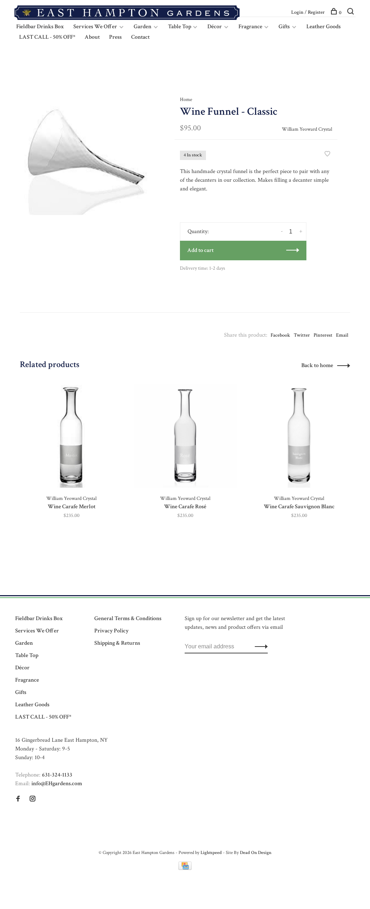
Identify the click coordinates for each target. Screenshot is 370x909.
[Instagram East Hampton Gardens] (32, 799)
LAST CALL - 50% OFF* (47, 37)
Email (342, 335)
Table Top (180, 26)
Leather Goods (323, 26)
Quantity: (198, 231)
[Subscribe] (259, 647)
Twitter (302, 335)
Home (186, 99)
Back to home (317, 365)
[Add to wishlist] (327, 155)
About (92, 37)
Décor (214, 26)
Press (115, 37)
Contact (140, 37)
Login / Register (308, 12)
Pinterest (323, 335)
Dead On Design (255, 853)
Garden (142, 26)
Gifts (284, 26)
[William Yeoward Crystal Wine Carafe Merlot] (71, 436)
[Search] (351, 12)
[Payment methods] (185, 868)
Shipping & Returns (117, 643)
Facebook (280, 335)
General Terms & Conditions (128, 618)
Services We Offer (95, 26)
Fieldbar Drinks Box (40, 26)
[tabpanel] (85, 149)
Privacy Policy (111, 631)
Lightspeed (211, 853)
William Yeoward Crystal (307, 129)
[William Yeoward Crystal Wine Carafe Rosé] (185, 436)
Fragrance (250, 26)
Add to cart (200, 250)
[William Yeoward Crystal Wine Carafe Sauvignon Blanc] (299, 436)
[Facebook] (18, 799)
